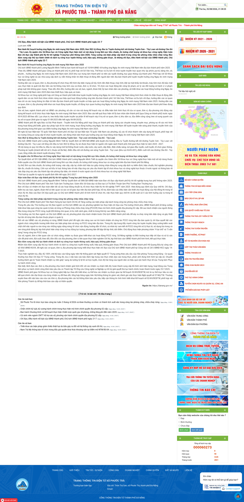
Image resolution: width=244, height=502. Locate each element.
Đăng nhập (160, 20)
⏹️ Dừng (168, 37)
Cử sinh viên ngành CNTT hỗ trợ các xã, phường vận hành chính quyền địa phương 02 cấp (60, 315)
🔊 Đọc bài (157, 37)
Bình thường (186, 422)
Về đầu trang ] (104, 294)
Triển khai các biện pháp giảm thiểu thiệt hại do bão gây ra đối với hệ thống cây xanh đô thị (61, 326)
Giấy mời (202, 76)
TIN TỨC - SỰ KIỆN (94, 470)
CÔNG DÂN (114, 470)
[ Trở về (83, 294)
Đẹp (182, 418)
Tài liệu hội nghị (202, 85)
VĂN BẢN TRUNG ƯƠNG (197, 316)
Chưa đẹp (185, 426)
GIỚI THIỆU (74, 470)
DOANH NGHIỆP (132, 470)
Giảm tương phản (142, 37)
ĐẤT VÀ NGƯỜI (172, 470)
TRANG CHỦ (57, 470)
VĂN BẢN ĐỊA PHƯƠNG (197, 324)
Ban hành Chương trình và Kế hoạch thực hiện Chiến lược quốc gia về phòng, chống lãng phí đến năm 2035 (68, 312)
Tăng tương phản (122, 37)
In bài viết (92, 294)
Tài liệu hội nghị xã (186, 91)
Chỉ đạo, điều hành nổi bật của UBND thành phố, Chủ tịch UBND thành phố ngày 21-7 (58, 319)
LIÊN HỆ (188, 470)
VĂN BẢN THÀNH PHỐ (197, 320)
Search (225, 5)
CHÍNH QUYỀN (152, 470)
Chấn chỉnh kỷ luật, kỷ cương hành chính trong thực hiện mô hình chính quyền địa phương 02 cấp (64, 309)
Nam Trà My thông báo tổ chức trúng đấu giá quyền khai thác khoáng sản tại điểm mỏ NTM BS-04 (64, 329)
